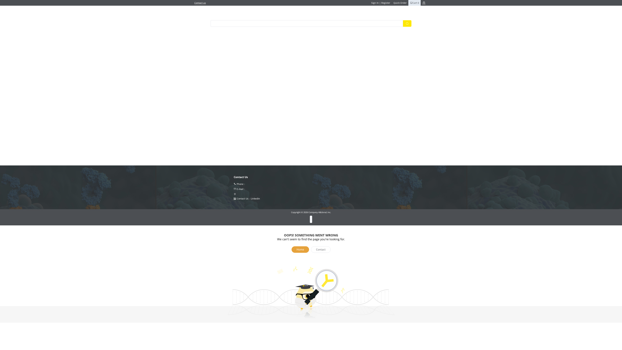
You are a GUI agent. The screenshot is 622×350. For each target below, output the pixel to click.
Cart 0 (416, 2)
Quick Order (400, 2)
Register (385, 2)
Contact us (200, 2)
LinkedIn (255, 198)
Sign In (375, 2)
